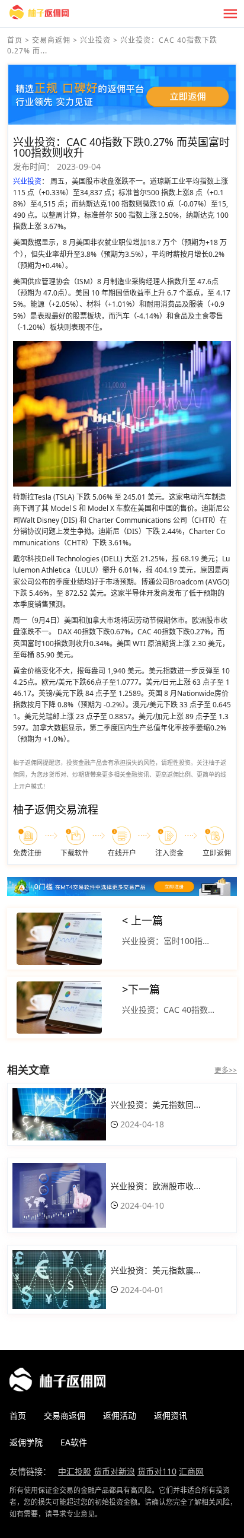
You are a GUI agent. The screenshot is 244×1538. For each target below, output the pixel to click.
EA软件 (73, 1442)
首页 (15, 40)
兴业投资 (95, 40)
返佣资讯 (170, 1415)
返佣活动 (119, 1415)
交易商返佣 (51, 40)
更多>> (225, 1070)
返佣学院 (26, 1442)
